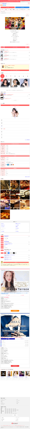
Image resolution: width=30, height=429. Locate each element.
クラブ (17, 399)
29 (6, 76)
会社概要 (2, 420)
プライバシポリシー (17, 417)
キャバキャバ (1, 1)
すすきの (9, 1)
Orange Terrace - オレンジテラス (14, 1)
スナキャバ (2, 402)
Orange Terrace (4, 3)
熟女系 (1, 401)
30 (10, 76)
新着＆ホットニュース (18, 223)
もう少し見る (15, 100)
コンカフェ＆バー (2, 404)
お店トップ (2, 223)
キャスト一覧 (2, 226)
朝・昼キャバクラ (2, 400)
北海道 (4, 1)
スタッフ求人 (22, 7)
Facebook (8, 253)
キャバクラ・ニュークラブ (3, 399)
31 (15, 76)
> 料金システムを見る (27, 176)
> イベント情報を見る (27, 139)
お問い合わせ (17, 420)
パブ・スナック (17, 400)
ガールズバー (17, 402)
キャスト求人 (7, 7)
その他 (17, 403)
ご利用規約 (2, 417)
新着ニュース (19, 1)
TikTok (14, 253)
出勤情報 (17, 226)
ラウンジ (17, 401)
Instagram (5, 253)
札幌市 (6, 1)
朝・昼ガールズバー (3, 403)
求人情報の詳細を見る (15, 310)
